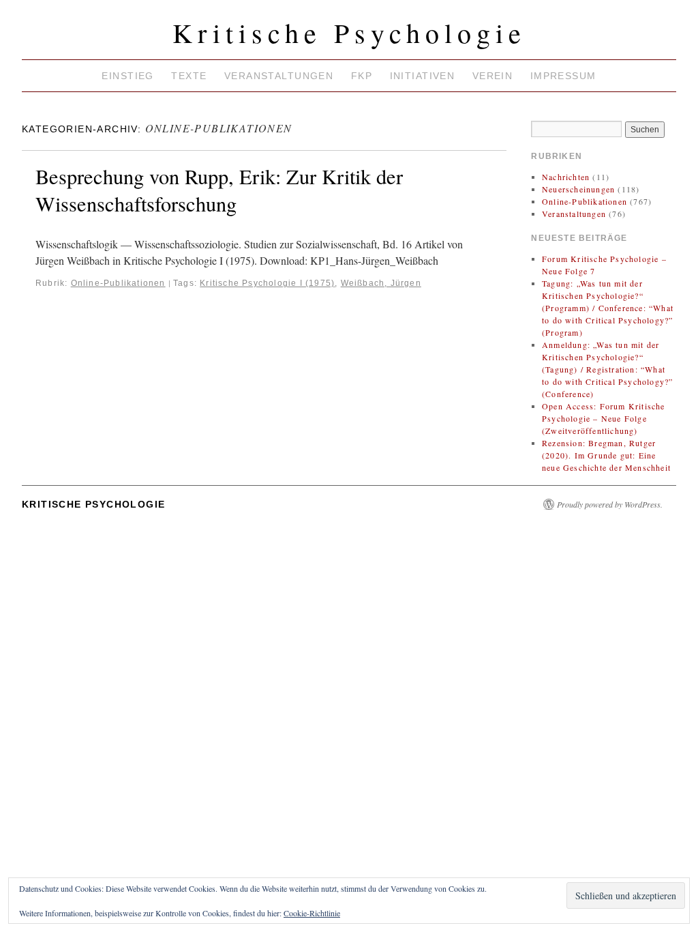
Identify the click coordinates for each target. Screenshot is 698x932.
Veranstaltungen (278, 75)
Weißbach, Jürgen (381, 283)
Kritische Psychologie (349, 32)
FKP (361, 75)
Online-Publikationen (118, 283)
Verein (492, 75)
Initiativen (422, 75)
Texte (189, 75)
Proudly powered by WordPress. (610, 504)
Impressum (563, 75)
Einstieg (127, 75)
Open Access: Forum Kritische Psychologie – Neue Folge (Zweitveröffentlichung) (603, 418)
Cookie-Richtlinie (312, 912)
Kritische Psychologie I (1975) (267, 283)
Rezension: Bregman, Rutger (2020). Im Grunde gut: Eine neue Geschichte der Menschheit (606, 455)
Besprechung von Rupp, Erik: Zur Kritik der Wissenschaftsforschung (219, 190)
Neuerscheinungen (578, 189)
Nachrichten (566, 176)
